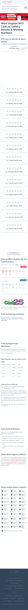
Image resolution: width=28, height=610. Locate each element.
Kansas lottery (7, 501)
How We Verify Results (19, 601)
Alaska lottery (14, 491)
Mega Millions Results (19, 588)
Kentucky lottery (15, 502)
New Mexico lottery (6, 514)
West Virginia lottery (23, 526)
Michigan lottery (15, 505)
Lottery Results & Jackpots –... (12, 6)
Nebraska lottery (15, 509)
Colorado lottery (6, 495)
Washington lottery (15, 527)
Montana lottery (5, 509)
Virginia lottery (7, 526)
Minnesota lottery (23, 505)
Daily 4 (15, 462)
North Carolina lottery (23, 514)
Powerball (18, 463)
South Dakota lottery (6, 523)
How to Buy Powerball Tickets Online (14, 586)
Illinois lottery (22, 498)
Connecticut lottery (15, 495)
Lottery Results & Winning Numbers (14, 580)
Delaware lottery (23, 495)
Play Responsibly (7, 601)
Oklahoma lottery (6, 519)
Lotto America (6, 462)
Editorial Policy (21, 598)
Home (3, 6)
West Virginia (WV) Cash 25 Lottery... (9, 11)
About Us (13, 598)
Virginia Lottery (7, 388)
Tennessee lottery (15, 523)
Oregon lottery (14, 519)
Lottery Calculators (14, 583)
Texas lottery (24, 522)
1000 (20, 264)
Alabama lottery (5, 491)
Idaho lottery (14, 498)
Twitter (13, 592)
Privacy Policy (8, 596)
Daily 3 (11, 462)
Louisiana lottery (23, 502)
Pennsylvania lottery (24, 519)
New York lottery (15, 514)
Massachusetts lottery (7, 505)
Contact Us (6, 598)
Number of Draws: (4, 264)
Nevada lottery (23, 509)
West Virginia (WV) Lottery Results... (9, 8)
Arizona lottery (23, 491)
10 (13, 264)
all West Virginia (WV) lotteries (18, 460)
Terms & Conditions (18, 596)
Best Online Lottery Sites (14, 578)
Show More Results (14, 253)
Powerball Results (7, 588)
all (24, 264)
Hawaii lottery (6, 498)
